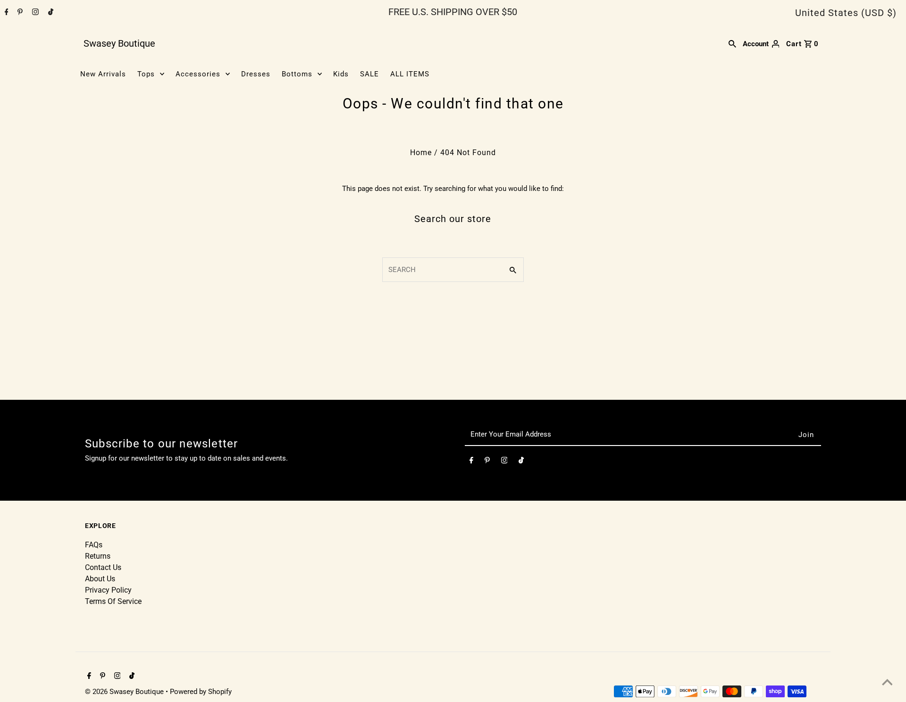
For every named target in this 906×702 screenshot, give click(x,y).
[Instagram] (34, 12)
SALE (369, 74)
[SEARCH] (732, 43)
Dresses (255, 74)
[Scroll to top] (887, 683)
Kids (341, 74)
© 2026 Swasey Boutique (125, 691)
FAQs (93, 544)
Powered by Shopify (201, 691)
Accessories (198, 74)
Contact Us (103, 567)
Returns (97, 556)
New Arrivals (103, 74)
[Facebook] (5, 12)
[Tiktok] (49, 12)
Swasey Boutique (119, 43)
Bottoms (297, 74)
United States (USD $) (846, 12)
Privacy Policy (108, 590)
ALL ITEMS (409, 74)
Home (421, 152)
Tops (146, 74)
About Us (100, 578)
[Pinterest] (19, 12)
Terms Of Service (113, 601)
